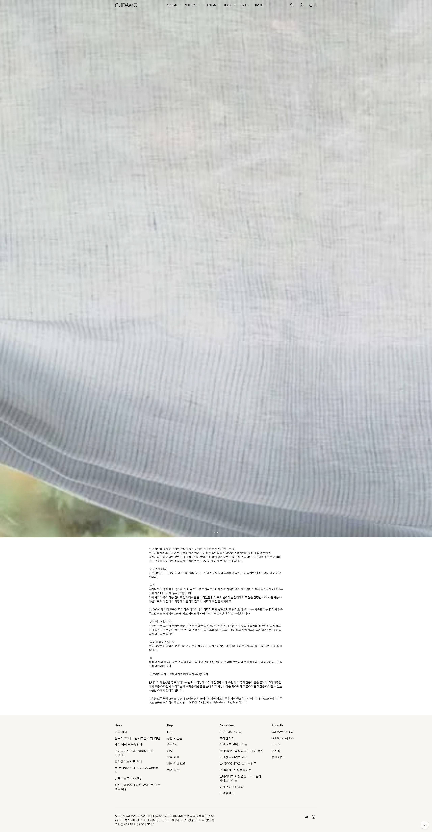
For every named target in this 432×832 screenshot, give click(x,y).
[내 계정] (301, 5)
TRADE (258, 5)
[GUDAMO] (126, 5)
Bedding (211, 5)
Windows (191, 5)
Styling (172, 5)
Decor (228, 5)
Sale (243, 5)
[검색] (292, 5)
